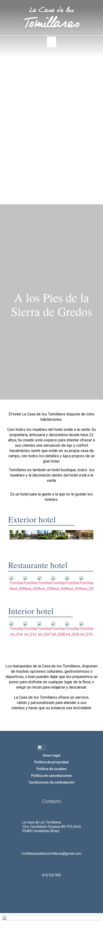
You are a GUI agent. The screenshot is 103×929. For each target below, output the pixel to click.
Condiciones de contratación (51, 782)
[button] (51, 42)
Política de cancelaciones (51, 776)
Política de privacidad (51, 762)
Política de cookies (51, 769)
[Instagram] (51, 894)
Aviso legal (51, 755)
